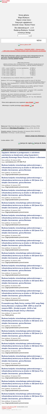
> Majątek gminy (39, 49)
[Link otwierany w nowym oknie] (5, 1)
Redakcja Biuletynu (21, 30)
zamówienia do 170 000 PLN (15, 162)
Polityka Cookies (6, 408)
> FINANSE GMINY (29, 49)
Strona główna (24, 15)
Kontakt (31, 30)
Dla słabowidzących (22, 28)
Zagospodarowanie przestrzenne (17, 174)
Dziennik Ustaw (18, 25)
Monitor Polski (30, 25)
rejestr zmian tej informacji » (35, 136)
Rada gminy (9, 315)
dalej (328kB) (25, 105)
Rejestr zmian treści (23, 20)
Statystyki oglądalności (23, 22)
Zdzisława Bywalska (17, 128)
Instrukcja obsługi (24, 33)
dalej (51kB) (29, 102)
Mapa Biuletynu (23, 18)
